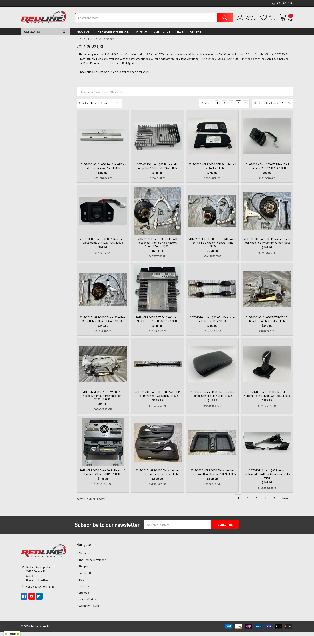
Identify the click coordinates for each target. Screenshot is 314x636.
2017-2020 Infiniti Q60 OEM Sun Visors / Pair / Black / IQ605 (212, 166)
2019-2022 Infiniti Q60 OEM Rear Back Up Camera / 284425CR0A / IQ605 (267, 166)
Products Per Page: (266, 103)
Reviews (195, 31)
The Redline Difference (112, 31)
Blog (180, 31)
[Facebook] (24, 596)
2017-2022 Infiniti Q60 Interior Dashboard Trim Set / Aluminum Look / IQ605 (267, 473)
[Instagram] (39, 596)
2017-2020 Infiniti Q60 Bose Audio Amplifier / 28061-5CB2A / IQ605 (157, 166)
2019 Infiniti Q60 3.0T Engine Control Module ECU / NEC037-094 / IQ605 (157, 319)
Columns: (207, 103)
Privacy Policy (87, 599)
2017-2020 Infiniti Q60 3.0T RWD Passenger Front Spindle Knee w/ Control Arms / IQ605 (157, 242)
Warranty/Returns (89, 605)
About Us (83, 31)
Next (285, 498)
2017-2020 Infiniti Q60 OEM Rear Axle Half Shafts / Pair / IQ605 (212, 319)
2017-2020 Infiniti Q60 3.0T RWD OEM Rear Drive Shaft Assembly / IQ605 (157, 393)
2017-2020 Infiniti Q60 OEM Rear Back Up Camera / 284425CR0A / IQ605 (103, 240)
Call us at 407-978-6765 (40, 586)
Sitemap (84, 592)
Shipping (141, 31)
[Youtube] (31, 596)
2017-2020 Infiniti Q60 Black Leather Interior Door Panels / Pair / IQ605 (157, 472)
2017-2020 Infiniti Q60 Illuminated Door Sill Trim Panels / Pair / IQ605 (102, 166)
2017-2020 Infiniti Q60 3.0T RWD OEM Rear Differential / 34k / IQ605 (266, 319)
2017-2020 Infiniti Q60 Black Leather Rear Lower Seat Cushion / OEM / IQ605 (212, 472)
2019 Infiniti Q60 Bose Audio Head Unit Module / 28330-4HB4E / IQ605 (103, 472)
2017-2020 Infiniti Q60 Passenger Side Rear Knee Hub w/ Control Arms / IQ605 (267, 240)
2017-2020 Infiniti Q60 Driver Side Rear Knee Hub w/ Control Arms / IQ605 (103, 319)
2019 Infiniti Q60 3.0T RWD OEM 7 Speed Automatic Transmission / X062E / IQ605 (103, 395)
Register (251, 19)
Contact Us (162, 31)
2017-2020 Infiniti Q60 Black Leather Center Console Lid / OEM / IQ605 (212, 393)
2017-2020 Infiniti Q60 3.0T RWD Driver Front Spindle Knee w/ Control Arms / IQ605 (212, 242)
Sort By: (84, 103)
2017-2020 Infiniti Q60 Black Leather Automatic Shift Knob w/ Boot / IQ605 (267, 393)
